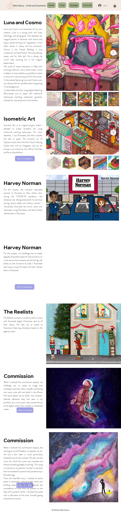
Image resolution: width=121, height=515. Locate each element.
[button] (114, 5)
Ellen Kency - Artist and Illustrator (29, 5)
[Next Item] (113, 132)
